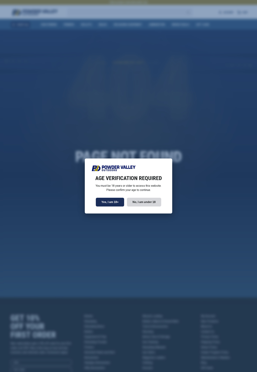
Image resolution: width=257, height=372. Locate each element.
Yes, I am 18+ (110, 202)
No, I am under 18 (144, 202)
